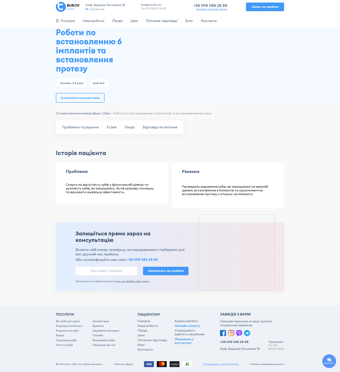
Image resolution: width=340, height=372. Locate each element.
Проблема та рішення (80, 127)
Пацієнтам (149, 314)
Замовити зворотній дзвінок (211, 9)
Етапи (111, 127)
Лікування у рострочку (184, 341)
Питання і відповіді (161, 21)
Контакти (209, 21)
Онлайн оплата (187, 326)
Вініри (60, 335)
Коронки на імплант (69, 326)
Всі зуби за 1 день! (68, 321)
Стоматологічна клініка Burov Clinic (83, 113)
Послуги (68, 21)
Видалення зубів (103, 340)
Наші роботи (93, 21)
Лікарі (117, 21)
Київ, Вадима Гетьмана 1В (105, 5)
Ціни (134, 21)
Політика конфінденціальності (267, 364)
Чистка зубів (64, 345)
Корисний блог (186, 321)
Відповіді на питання (160, 127)
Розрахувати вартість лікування (189, 332)
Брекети (98, 326)
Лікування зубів (66, 340)
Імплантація (100, 321)
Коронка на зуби (67, 330)
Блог (189, 21)
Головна (144, 321)
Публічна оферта (123, 364)
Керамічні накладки (105, 330)
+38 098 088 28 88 (210, 5)
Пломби (97, 335)
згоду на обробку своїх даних (132, 281)
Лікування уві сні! (103, 345)
